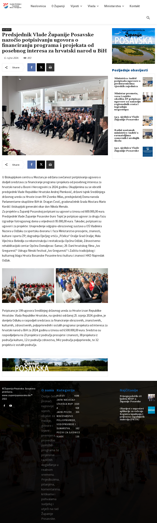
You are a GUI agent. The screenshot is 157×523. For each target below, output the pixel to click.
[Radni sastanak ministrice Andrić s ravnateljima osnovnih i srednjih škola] (148, 134)
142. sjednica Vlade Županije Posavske (126, 149)
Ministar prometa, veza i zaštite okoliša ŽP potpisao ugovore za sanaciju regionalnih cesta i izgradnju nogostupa (127, 101)
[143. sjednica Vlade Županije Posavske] (148, 121)
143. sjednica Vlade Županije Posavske (126, 118)
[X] (41, 67)
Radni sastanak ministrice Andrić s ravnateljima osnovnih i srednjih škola (126, 136)
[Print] (50, 67)
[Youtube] (11, 406)
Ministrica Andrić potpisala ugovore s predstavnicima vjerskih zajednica (127, 82)
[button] (148, 18)
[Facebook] (31, 67)
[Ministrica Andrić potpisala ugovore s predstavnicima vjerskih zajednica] (148, 82)
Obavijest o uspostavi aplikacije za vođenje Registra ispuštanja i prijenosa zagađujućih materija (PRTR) (132, 414)
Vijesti (7, 29)
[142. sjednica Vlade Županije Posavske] (148, 152)
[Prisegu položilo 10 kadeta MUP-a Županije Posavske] (151, 397)
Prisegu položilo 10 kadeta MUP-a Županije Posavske (131, 399)
